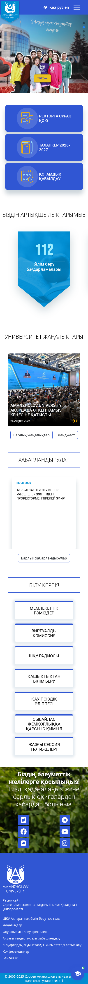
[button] (84, 23)
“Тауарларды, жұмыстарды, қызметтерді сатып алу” (42, 945)
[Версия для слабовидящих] (45, 7)
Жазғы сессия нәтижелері (44, 746)
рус (60, 7)
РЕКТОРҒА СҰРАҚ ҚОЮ (55, 118)
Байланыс (10, 958)
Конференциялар (16, 951)
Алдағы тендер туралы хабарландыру (31, 938)
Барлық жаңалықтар (31, 434)
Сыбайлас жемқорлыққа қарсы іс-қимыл (44, 724)
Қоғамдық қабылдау (50, 176)
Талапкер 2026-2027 (54, 147)
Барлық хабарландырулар (44, 558)
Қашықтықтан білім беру (44, 678)
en (67, 7)
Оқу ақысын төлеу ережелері (25, 931)
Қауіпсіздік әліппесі (44, 701)
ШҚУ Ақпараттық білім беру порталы (31, 918)
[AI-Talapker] (77, 973)
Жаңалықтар (12, 925)
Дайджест (66, 434)
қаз (52, 7)
